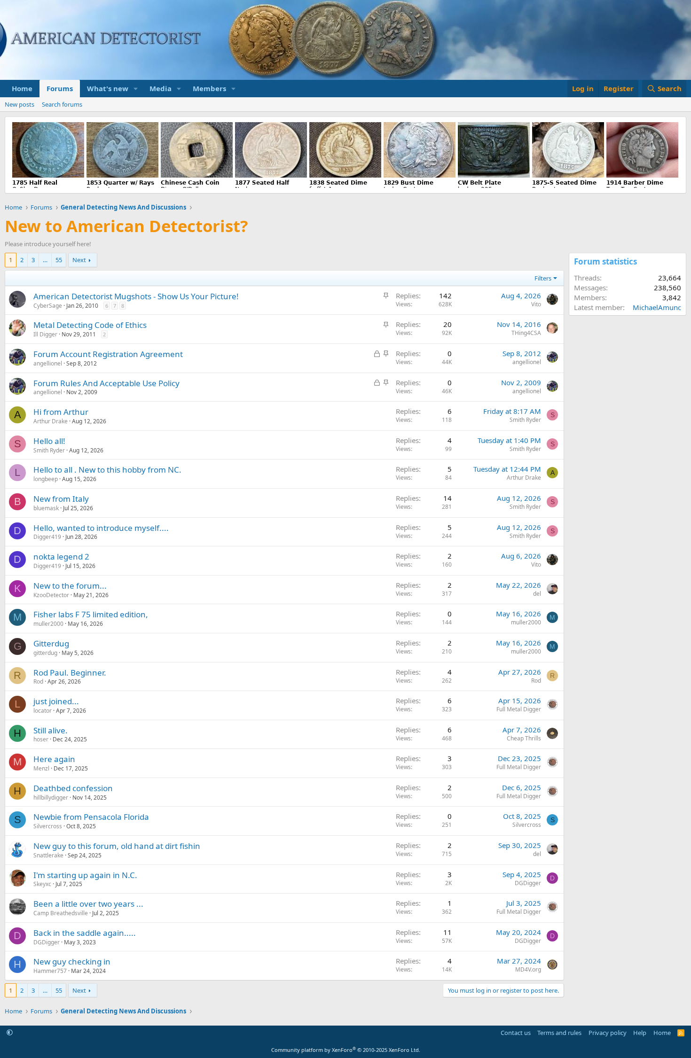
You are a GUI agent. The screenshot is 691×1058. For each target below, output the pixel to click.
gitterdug (45, 653)
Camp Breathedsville (60, 913)
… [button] (45, 260)
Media (160, 88)
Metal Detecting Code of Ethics (90, 324)
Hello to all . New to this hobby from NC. (107, 469)
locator (42, 711)
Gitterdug (51, 643)
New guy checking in (71, 961)
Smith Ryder (525, 420)
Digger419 (47, 537)
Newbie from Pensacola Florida (91, 816)
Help (639, 1032)
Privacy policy (608, 1032)
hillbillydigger (50, 797)
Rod (38, 681)
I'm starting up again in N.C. (85, 875)
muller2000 (48, 624)
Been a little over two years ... (88, 903)
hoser (40, 739)
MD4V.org (528, 969)
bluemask (46, 508)
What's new (107, 88)
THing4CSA (526, 333)
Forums (60, 88)
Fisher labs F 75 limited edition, (90, 614)
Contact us (516, 1032)
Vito (536, 304)
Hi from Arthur (60, 411)
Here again (54, 759)
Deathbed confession (73, 788)
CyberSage (47, 306)
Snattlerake (48, 855)
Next (79, 260)
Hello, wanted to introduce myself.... (101, 527)
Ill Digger (45, 334)
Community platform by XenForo (345, 1049)
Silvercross (47, 826)
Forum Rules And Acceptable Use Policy (106, 383)
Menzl (41, 768)
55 (58, 260)
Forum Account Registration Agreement (108, 354)
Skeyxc (42, 884)
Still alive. (50, 730)
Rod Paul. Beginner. (69, 672)
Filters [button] (542, 278)
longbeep (45, 479)
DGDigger (528, 883)
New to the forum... (70, 585)
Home (22, 88)
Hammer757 (50, 971)
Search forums (62, 104)
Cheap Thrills (524, 738)
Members (209, 88)
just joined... (56, 701)
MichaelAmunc (657, 307)
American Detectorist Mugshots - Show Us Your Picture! (136, 296)
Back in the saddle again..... (84, 932)
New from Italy (61, 498)
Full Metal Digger (518, 709)
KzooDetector (51, 595)
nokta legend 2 (61, 556)
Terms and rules (559, 1032)
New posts (19, 104)
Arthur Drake (50, 421)
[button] (135, 88)
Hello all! (49, 441)
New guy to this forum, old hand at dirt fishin (116, 845)
